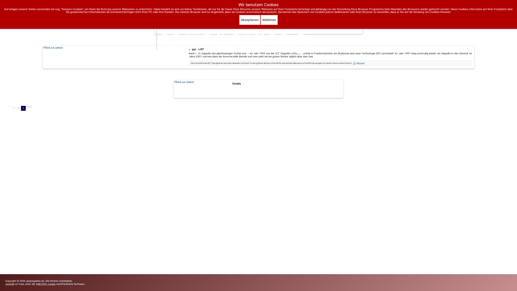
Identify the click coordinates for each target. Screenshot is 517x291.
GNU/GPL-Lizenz (46, 284)
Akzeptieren (250, 20)
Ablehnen (269, 20)
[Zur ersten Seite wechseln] (7, 107)
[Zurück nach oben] (513, 287)
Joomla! (9, 284)
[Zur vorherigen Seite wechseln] (10, 107)
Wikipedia (360, 63)
